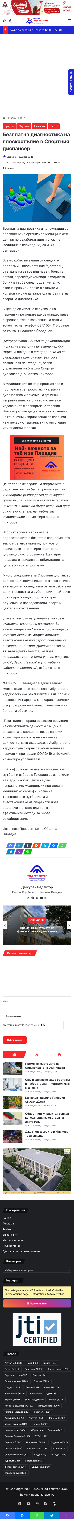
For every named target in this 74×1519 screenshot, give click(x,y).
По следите (13, 1448)
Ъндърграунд (40, 1466)
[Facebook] (9, 845)
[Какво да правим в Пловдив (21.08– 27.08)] (12, 1102)
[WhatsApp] (61, 845)
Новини (39, 126)
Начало (10, 117)
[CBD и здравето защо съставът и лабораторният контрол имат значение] (12, 1084)
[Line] (26, 851)
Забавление (15, 1393)
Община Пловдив (17, 1436)
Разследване (37, 1448)
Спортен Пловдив (17, 1454)
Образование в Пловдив (47, 1430)
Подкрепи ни (11, 1245)
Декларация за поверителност (23, 1251)
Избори (56, 1399)
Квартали (42, 1411)
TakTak (7, 1229)
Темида (58, 1454)
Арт (33, 1363)
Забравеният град (43, 1393)
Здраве (24, 126)
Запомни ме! (13, 1016)
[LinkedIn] (18, 845)
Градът (21, 117)
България (34, 1369)
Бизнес (50, 1363)
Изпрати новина (13, 1240)
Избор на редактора (19, 1405)
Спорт (59, 1448)
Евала (32, 1387)
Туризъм (12, 1460)
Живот (51, 1387)
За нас (7, 1218)
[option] (37, 925)
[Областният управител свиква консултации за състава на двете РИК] (12, 1118)
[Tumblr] (26, 845)
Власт (39, 1375)
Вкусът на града (16, 1375)
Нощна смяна (15, 1430)
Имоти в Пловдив (17, 1411)
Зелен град (34, 1399)
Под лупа (13, 1442)
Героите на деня (17, 1381)
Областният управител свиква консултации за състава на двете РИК (47, 1117)
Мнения (57, 1418)
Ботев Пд (12, 1369)
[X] (37, 898)
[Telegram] (9, 851)
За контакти (10, 1234)
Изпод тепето (49, 1405)
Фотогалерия (34, 1460)
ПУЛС (54, 126)
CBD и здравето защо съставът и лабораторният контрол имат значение (37, 929)
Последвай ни (38, 1303)
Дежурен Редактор (17, 156)
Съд (40, 1454)
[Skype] (44, 845)
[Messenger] (52, 845)
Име (5, 1001)
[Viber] (18, 851)
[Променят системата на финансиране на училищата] (12, 1068)
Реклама (8, 1223)
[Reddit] (35, 845)
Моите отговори (16, 1424)
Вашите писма (58, 1369)
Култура (36, 1418)
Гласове (42, 1381)
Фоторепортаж (15, 1466)
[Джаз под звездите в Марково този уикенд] (12, 1136)
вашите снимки (16, 1473)
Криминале (14, 1418)
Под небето (35, 1442)
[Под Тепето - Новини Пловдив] (37, 21)
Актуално (14, 1363)
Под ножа (59, 1442)
